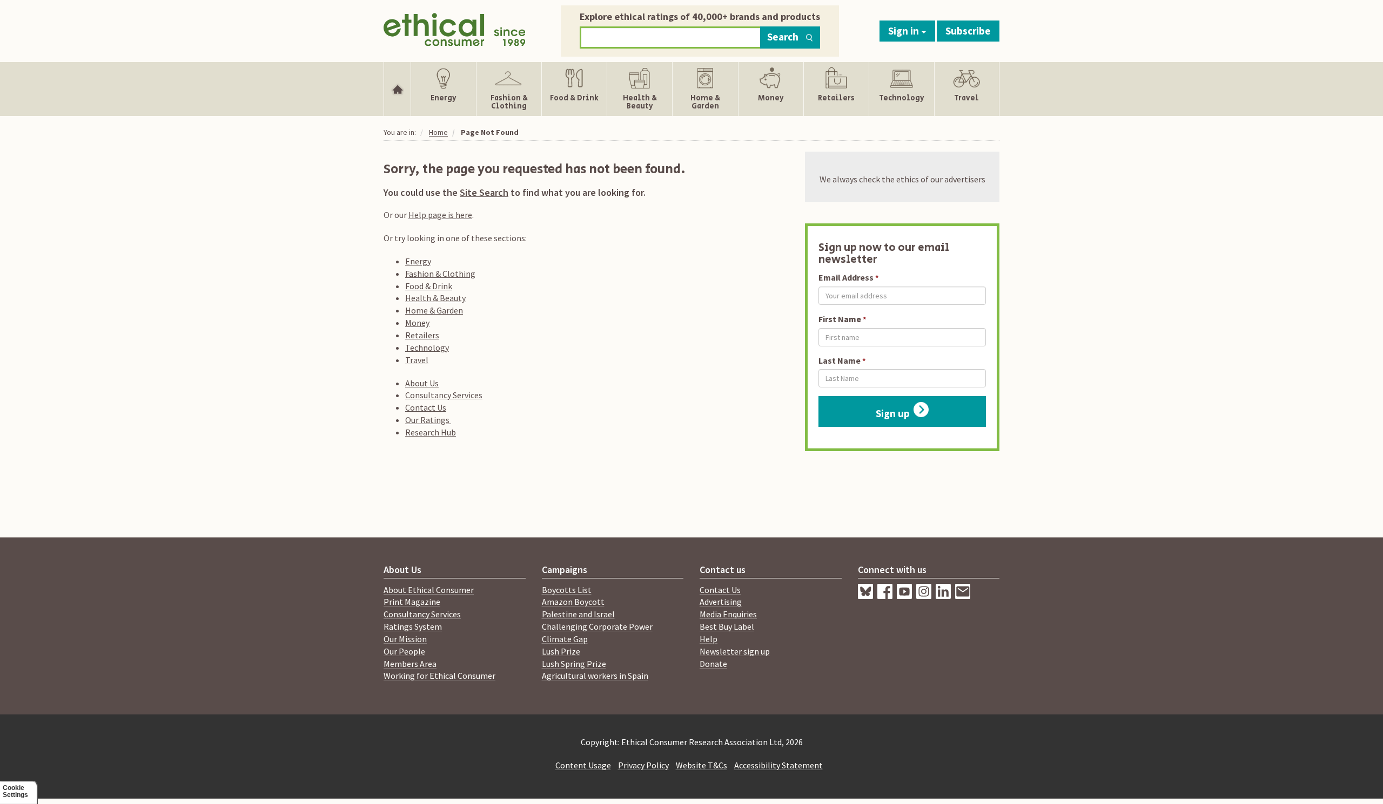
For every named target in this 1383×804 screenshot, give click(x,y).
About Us (422, 383)
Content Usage (583, 765)
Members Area (410, 663)
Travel (416, 360)
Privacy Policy (643, 765)
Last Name (839, 360)
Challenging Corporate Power (597, 626)
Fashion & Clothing (440, 273)
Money (417, 322)
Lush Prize (561, 651)
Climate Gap (565, 638)
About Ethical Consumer (429, 589)
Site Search (484, 192)
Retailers (422, 335)
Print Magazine (412, 601)
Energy (418, 261)
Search (782, 36)
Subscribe (968, 30)
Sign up (893, 413)
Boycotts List (567, 589)
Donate (713, 663)
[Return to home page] (455, 28)
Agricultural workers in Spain (595, 675)
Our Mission (405, 638)
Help (708, 638)
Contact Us (425, 407)
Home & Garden (434, 310)
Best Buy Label (727, 626)
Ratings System (413, 626)
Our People (404, 651)
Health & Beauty (435, 297)
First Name (839, 319)
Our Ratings (428, 419)
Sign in (904, 30)
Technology (427, 347)
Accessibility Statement (778, 765)
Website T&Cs (701, 765)
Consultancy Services (443, 395)
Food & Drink (428, 286)
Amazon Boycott (573, 601)
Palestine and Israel (578, 614)
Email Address (846, 277)
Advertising (721, 601)
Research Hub (430, 432)
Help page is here (440, 214)
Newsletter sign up (735, 651)
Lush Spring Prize (574, 663)
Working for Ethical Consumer (439, 675)
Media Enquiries (728, 614)
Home (438, 132)
